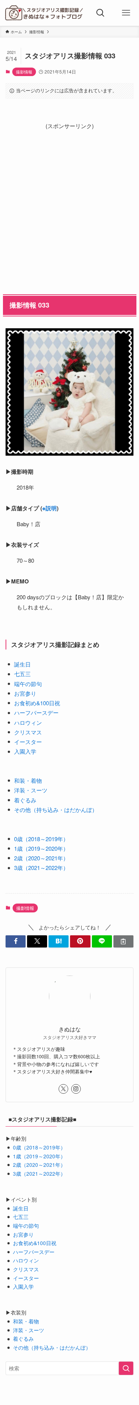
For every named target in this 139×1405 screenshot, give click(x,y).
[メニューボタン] (126, 13)
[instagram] (76, 1089)
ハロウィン (28, 722)
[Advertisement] (69, 200)
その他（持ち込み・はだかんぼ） (55, 809)
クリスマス (28, 732)
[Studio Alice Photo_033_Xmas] (69, 392)
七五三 (22, 674)
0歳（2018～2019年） (41, 839)
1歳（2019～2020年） (41, 848)
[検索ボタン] (100, 13)
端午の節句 (28, 684)
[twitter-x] (63, 1089)
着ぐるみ (25, 800)
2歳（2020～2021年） (41, 858)
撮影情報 (24, 72)
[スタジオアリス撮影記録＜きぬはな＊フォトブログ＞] (44, 13)
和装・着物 (28, 780)
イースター (28, 742)
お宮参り (25, 693)
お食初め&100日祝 (37, 703)
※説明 (49, 508)
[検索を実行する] (126, 1368)
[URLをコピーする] (123, 941)
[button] (16, 941)
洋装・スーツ (30, 790)
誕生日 (22, 664)
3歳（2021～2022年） (41, 867)
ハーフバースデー (36, 712)
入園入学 (25, 751)
